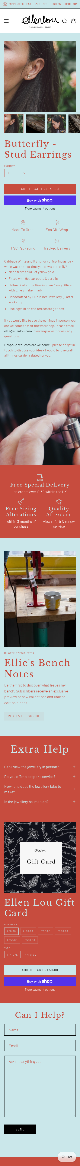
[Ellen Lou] (40, 21)
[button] (64, 21)
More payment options (40, 208)
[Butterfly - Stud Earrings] (13, 123)
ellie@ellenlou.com (18, 331)
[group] (40, 4)
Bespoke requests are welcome (27, 345)
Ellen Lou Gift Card (39, 908)
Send (20, 1129)
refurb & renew (63, 521)
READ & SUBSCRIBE (24, 716)
